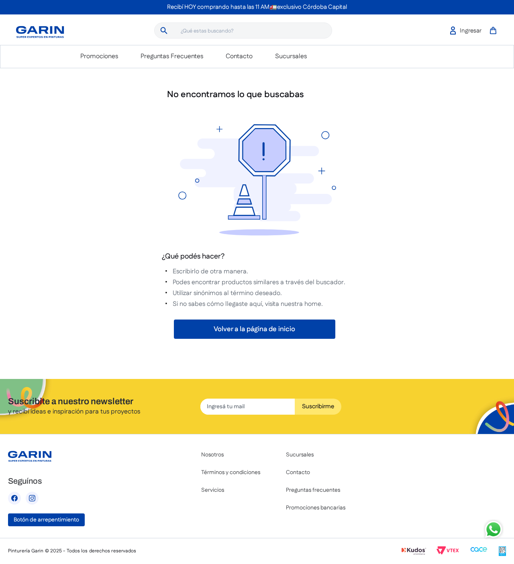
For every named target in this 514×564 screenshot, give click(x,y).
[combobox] (243, 30)
